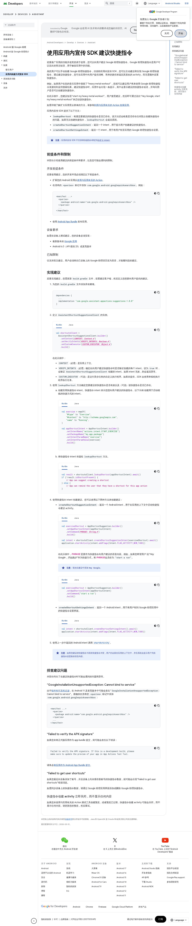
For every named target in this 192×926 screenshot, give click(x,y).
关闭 (166, 33)
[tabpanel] (106, 340)
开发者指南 (147, 873)
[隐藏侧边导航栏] (34, 921)
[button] (18, 56)
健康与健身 (71, 877)
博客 (43, 891)
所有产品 (142, 907)
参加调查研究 (173, 882)
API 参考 (145, 877)
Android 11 (121, 895)
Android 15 (121, 877)
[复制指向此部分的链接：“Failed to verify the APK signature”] (96, 734)
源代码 (44, 882)
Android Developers (55, 42)
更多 (86, 3)
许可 (56, 919)
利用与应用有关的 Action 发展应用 (111, 105)
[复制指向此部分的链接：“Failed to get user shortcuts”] (88, 773)
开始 (180, 33)
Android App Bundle (67, 221)
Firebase (102, 907)
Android (44, 868)
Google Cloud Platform (122, 907)
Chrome (89, 907)
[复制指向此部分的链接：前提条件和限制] (73, 154)
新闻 (43, 886)
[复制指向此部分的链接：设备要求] (61, 230)
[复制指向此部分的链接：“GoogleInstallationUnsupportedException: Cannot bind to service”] (138, 685)
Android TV (96, 886)
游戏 (68, 868)
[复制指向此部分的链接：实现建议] (63, 272)
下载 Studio (147, 882)
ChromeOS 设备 (99, 877)
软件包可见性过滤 (60, 690)
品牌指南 (64, 919)
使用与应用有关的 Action (89, 180)
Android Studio (172, 3)
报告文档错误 (173, 873)
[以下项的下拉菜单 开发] (77, 3)
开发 (71, 3)
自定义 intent (104, 140)
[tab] (59, 324)
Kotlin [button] (59, 325)
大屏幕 (94, 868)
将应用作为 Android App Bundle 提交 (72, 765)
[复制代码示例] (158, 193)
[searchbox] (18, 25)
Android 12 (121, 891)
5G (67, 891)
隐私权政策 (71, 886)
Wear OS (96, 873)
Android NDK (147, 886)
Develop (8, 14)
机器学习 (70, 873)
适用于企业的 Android (51, 873)
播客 (43, 895)
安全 (43, 877)
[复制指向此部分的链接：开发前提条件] (66, 169)
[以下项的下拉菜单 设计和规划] (62, 3)
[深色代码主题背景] (155, 193)
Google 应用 (70, 241)
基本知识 (33, 3)
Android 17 (121, 868)
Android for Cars (99, 882)
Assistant (38, 14)
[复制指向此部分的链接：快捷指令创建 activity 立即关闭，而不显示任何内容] (114, 796)
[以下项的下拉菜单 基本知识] (41, 3)
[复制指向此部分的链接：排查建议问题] (70, 670)
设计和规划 (53, 3)
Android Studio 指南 (151, 868)
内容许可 (68, 819)
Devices (23, 14)
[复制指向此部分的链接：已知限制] (61, 255)
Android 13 (121, 886)
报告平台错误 (173, 868)
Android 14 (121, 882)
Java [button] (71, 325)
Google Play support (176, 877)
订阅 (160, 919)
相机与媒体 (71, 882)
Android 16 (121, 873)
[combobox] (118, 3)
